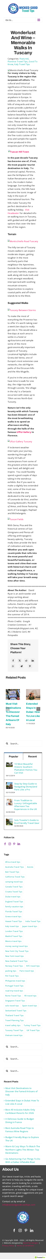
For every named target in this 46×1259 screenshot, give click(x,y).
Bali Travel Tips (12, 872)
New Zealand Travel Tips (16, 961)
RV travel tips (30, 995)
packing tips (10, 971)
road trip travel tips (14, 990)
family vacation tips (14, 906)
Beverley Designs (30, 1243)
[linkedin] (31, 1230)
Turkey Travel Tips (32, 1025)
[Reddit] (26, 660)
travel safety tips (12, 1025)
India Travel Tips (32, 921)
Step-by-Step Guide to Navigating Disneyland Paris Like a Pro (25, 786)
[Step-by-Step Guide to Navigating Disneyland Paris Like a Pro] (9, 783)
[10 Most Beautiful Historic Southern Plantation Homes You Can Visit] (9, 764)
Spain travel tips (29, 1005)
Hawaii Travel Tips (13, 921)
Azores (30, 867)
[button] (8, 709)
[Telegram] (21, 666)
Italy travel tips (12, 926)
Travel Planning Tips (14, 1020)
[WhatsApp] (13, 666)
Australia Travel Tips (14, 867)
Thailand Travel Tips (14, 1015)
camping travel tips (14, 881)
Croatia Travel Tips (13, 891)
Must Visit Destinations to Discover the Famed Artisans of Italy (21, 1091)
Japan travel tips (29, 926)
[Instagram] (9, 844)
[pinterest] (25, 1230)
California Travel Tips (15, 876)
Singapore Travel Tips (15, 1000)
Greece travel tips (13, 916)
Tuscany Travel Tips (14, 1030)
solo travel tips (12, 1005)
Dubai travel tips (12, 896)
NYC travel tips (33, 966)
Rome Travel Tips (13, 995)
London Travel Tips (14, 931)
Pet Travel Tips (12, 975)
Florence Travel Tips (18, 61)
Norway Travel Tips (14, 966)
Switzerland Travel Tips (15, 1010)
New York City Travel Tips (17, 951)
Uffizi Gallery (24, 432)
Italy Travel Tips (22, 64)
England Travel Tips (14, 901)
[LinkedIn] (33, 660)
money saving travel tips (16, 946)
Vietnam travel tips (13, 1035)
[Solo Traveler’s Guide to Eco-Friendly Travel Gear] (9, 820)
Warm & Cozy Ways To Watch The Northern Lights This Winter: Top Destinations (22, 1149)
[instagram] (20, 1230)
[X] (19, 660)
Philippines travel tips (15, 980)
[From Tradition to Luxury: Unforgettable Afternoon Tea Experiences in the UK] (9, 800)
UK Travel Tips (33, 1030)
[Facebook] (13, 660)
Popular (13, 756)
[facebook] (14, 1230)
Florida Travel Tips (13, 911)
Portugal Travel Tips (14, 985)
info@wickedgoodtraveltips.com (18, 1204)
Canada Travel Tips (13, 886)
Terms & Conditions (25, 1245)
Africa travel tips (12, 862)
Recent (32, 756)
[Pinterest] (30, 666)
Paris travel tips (27, 971)
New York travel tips (14, 956)
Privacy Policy (8, 1245)
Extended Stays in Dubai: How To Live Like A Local (33, 711)
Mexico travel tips (13, 941)
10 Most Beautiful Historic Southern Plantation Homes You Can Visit (25, 768)
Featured (24, 58)
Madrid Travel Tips (13, 936)
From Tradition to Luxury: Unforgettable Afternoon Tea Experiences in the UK (25, 805)
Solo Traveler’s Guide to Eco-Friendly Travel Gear (26, 821)
